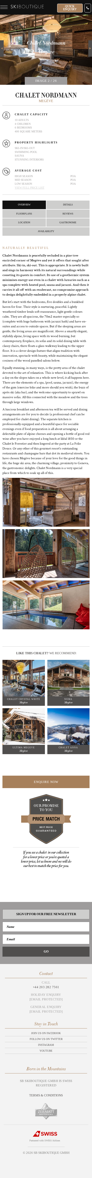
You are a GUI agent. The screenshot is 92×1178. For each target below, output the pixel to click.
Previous (2, 48)
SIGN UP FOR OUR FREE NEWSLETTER (46, 914)
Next (90, 43)
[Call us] (87, 8)
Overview (24, 204)
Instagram (46, 1044)
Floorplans (24, 213)
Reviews (68, 213)
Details (68, 204)
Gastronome (67, 222)
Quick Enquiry (70, 7)
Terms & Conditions (46, 1095)
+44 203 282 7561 (46, 987)
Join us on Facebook (46, 1033)
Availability (46, 231)
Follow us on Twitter (46, 1039)
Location (24, 222)
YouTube (46, 1050)
